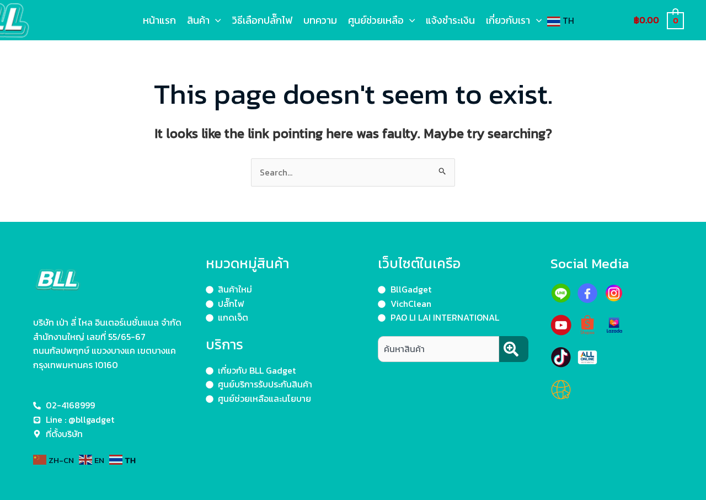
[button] (215, 20)
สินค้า (198, 20)
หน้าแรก (159, 20)
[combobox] (438, 349)
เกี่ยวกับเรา (508, 20)
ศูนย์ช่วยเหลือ (376, 20)
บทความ (320, 20)
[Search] (513, 349)
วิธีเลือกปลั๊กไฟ (262, 20)
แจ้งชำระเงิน (450, 20)
